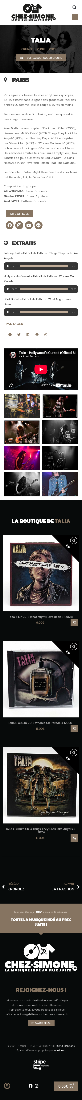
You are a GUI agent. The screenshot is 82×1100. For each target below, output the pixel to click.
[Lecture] (8, 266)
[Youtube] (29, 225)
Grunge (27, 49)
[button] (74, 7)
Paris (20, 79)
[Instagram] (19, 225)
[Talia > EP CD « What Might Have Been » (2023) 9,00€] (41, 573)
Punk (41, 49)
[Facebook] (10, 225)
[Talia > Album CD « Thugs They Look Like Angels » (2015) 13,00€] (41, 785)
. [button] (74, 622)
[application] (41, 266)
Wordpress (60, 1051)
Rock (53, 49)
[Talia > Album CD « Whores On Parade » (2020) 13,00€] (41, 679)
